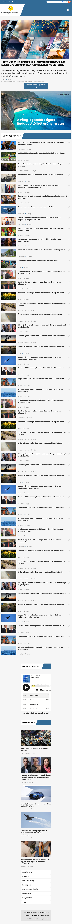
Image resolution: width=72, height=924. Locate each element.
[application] (36, 110)
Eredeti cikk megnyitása (36, 85)
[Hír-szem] (10, 10)
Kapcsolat (27, 915)
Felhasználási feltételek (30, 912)
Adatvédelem (43, 912)
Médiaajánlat (45, 915)
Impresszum (35, 915)
